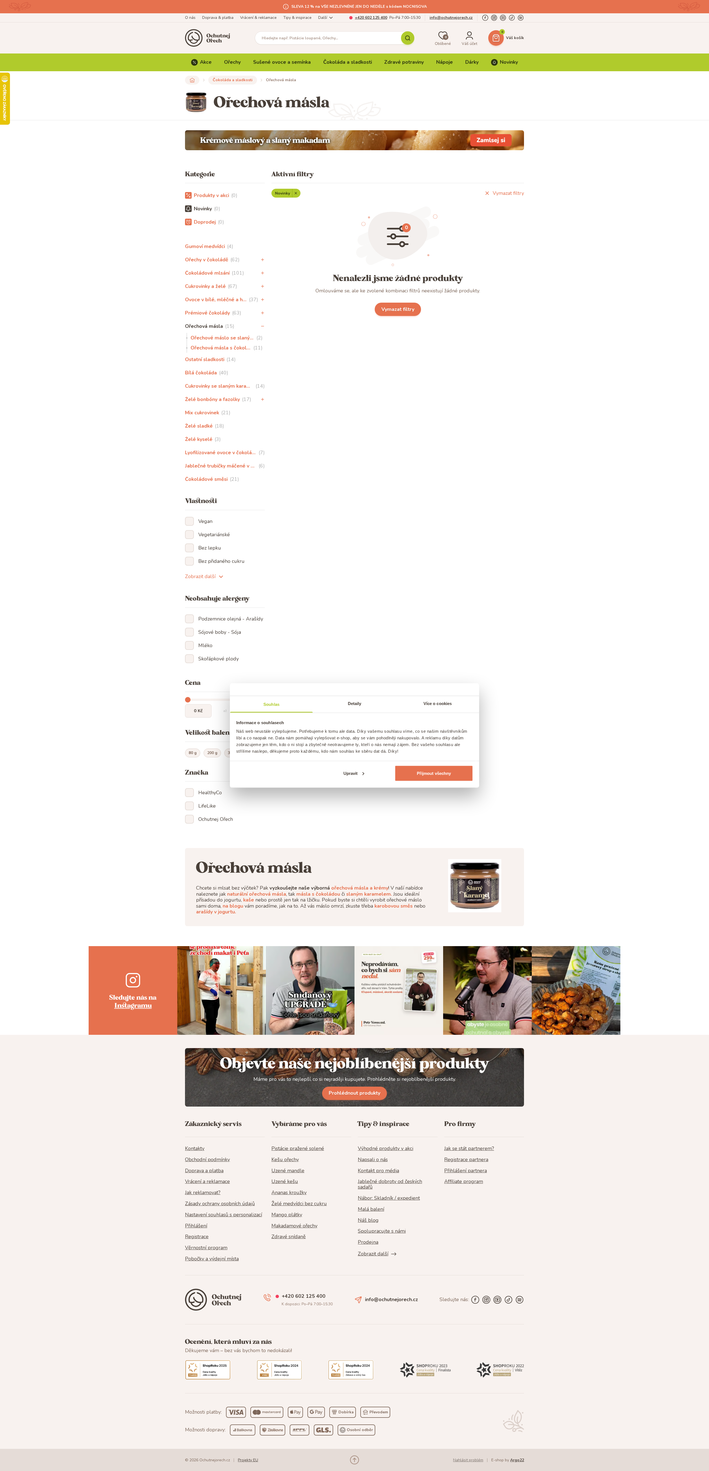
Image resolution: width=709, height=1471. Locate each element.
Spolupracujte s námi (382, 1231)
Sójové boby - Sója (219, 632)
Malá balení (371, 1209)
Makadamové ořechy (294, 1226)
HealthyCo (210, 792)
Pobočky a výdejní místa (212, 1259)
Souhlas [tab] (271, 704)
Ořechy (232, 62)
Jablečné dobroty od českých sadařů (390, 1184)
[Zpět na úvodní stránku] (192, 80)
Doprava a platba (204, 1171)
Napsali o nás (373, 1160)
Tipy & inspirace (297, 18)
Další (322, 17)
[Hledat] (407, 38)
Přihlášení (196, 1226)
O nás (190, 18)
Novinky (509, 62)
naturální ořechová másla (256, 894)
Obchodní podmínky (207, 1160)
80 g (193, 752)
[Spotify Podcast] (520, 17)
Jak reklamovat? (202, 1193)
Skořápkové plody (218, 658)
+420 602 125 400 (371, 18)
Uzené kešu (284, 1181)
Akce (206, 62)
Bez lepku (209, 548)
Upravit (350, 773)
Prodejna (368, 1242)
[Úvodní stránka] (209, 38)
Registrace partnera (466, 1160)
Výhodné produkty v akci (385, 1148)
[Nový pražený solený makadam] (354, 140)
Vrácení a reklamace (207, 1181)
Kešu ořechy (285, 1160)
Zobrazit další (200, 576)
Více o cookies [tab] (437, 703)
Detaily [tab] (354, 703)
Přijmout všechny (434, 773)
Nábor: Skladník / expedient (389, 1198)
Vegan (205, 521)
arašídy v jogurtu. (216, 911)
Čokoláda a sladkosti (347, 62)
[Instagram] (494, 17)
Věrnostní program (206, 1248)
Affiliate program (463, 1181)
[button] (262, 259)
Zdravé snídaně (288, 1237)
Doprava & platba (217, 18)
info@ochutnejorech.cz (451, 18)
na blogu (233, 906)
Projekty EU (248, 1460)
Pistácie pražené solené (297, 1148)
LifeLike (207, 806)
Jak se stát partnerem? (469, 1148)
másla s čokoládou (318, 894)
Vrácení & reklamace (258, 18)
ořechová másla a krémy (359, 888)
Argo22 (517, 1460)
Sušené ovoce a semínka (282, 62)
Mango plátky (286, 1215)
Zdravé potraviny (404, 62)
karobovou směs (393, 906)
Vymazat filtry (508, 193)
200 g (212, 752)
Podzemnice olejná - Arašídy (230, 619)
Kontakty (194, 1148)
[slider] (188, 700)
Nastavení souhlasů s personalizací (223, 1215)
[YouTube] (503, 17)
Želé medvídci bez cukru (299, 1204)
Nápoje (444, 62)
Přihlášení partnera (465, 1171)
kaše (248, 900)
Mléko (205, 645)
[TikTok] (511, 17)
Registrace (197, 1237)
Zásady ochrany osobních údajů (220, 1204)
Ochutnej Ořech (215, 819)
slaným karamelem (368, 894)
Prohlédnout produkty (354, 1093)
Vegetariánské (214, 534)
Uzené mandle (287, 1171)
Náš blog (368, 1220)
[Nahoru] (354, 1459)
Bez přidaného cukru (221, 561)
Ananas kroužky (289, 1193)
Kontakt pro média (378, 1171)
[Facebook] (485, 17)
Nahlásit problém (468, 1460)
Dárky (472, 62)
